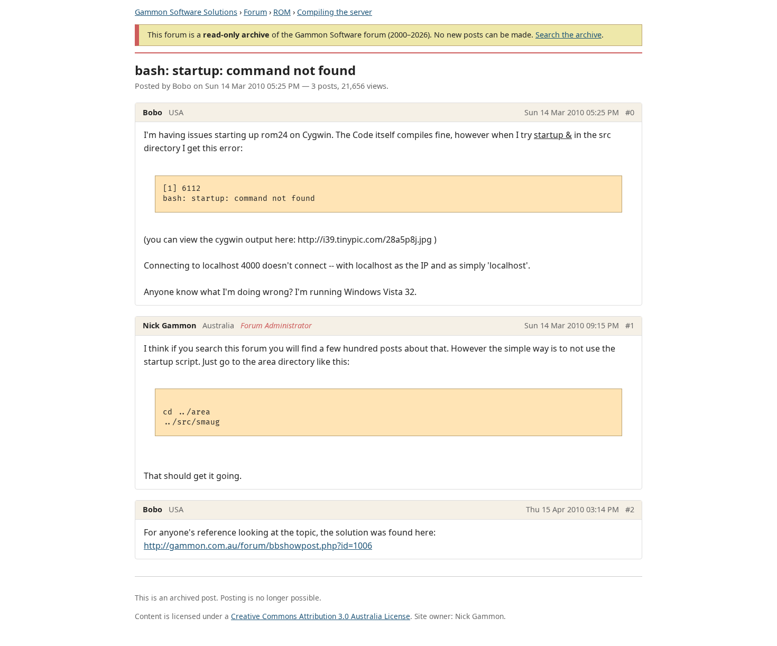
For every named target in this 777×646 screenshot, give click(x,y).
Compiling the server (334, 12)
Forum (255, 12)
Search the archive (568, 35)
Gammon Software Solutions (186, 12)
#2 (629, 509)
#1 (629, 325)
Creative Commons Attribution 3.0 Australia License (320, 616)
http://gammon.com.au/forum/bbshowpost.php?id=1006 (258, 545)
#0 (629, 112)
